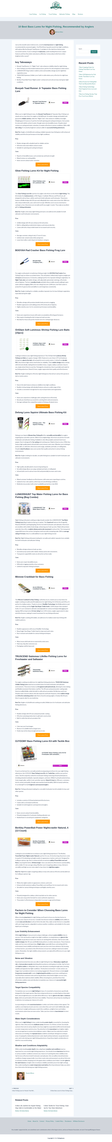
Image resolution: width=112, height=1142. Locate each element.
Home (29, 1121)
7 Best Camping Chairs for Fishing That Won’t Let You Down (87, 69)
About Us (35, 1121)
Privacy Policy (50, 1121)
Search (80, 48)
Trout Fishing (53, 14)
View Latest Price (42, 164)
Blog (73, 14)
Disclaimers (68, 1121)
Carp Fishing (33, 14)
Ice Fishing (42, 14)
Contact (41, 1121)
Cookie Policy (59, 1121)
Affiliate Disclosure (78, 1121)
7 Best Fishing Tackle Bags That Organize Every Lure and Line (88, 89)
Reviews (80, 14)
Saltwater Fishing (64, 14)
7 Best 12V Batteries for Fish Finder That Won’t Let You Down (87, 76)
